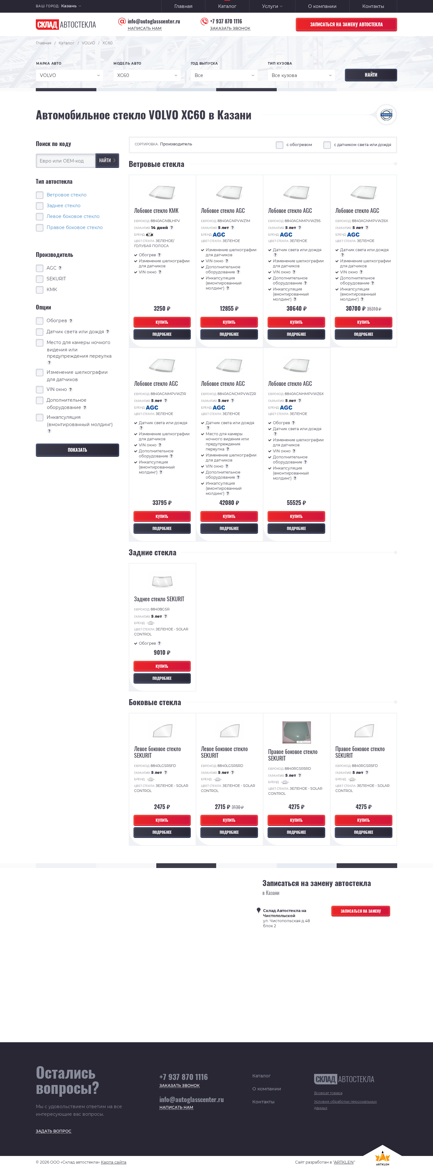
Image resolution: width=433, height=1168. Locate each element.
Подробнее (161, 334)
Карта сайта (113, 1162)
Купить (162, 322)
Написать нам (145, 29)
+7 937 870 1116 (226, 21)
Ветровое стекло (67, 194)
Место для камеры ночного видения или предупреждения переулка (79, 352)
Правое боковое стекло (75, 227)
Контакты (373, 6)
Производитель (176, 144)
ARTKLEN (344, 1162)
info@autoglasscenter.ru (154, 21)
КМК (52, 289)
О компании (322, 6)
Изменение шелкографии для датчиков (77, 375)
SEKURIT (56, 279)
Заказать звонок (230, 29)
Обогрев (59, 320)
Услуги (270, 6)
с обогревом (299, 144)
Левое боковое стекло (73, 216)
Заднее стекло (64, 205)
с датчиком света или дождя (362, 144)
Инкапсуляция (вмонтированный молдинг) (80, 423)
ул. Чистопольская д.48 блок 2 (286, 918)
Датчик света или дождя (78, 331)
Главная (183, 6)
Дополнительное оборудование (67, 403)
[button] (71, 6)
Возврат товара (328, 1093)
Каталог (227, 6)
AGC (54, 268)
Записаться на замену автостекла (346, 24)
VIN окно (59, 389)
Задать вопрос (53, 1131)
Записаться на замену (361, 911)
